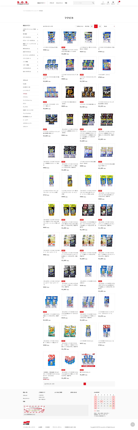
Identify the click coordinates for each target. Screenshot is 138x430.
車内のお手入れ (26, 48)
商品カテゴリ (41, 3)
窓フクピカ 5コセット (85, 372)
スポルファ (25, 126)
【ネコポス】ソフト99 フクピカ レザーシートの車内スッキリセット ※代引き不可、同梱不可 (106, 223)
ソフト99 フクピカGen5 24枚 (50, 47)
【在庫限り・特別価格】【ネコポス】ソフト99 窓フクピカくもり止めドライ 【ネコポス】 (51, 373)
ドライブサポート (27, 58)
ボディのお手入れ (27, 37)
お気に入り (113, 3)
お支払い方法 (41, 397)
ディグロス (25, 106)
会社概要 (40, 427)
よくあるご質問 (58, 392)
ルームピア (25, 120)
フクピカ (41, 10)
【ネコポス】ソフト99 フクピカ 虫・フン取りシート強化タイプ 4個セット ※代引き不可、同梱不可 (70, 344)
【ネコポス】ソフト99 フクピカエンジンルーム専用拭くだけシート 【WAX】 (70, 131)
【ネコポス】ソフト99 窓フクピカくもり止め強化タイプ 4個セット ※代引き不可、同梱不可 (88, 315)
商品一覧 (25, 392)
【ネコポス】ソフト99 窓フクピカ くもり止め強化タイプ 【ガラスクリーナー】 (70, 313)
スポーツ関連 (26, 65)
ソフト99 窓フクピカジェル (86, 341)
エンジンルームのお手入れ (29, 55)
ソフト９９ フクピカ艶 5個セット (88, 104)
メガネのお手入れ (27, 68)
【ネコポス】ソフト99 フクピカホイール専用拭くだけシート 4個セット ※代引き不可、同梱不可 (70, 165)
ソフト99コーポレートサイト (29, 427)
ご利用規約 (47, 427)
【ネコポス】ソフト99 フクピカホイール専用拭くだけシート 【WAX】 (51, 163)
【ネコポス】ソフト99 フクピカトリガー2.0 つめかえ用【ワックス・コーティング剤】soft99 (88, 192)
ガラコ (24, 103)
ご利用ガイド (103, 3)
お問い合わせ (73, 392)
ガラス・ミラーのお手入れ (29, 40)
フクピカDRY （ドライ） (104, 74)
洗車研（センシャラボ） (28, 110)
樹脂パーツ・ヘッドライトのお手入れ (29, 44)
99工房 (24, 84)
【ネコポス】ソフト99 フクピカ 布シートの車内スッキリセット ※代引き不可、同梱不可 (106, 254)
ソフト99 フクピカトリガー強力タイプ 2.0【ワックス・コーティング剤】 (70, 192)
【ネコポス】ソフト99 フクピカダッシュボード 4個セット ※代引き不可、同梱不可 (70, 285)
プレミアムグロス (27, 113)
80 (100, 26)
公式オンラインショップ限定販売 (29, 29)
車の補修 (25, 34)
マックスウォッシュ (27, 100)
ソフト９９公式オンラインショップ (30, 10)
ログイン (108, 3)
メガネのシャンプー (27, 123)
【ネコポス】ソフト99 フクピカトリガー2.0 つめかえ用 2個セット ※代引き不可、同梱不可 (106, 194)
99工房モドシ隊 (26, 87)
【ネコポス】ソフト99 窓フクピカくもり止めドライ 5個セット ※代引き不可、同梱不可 (70, 373)
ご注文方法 (41, 395)
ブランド (52, 3)
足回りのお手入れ (27, 51)
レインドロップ (26, 90)
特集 (66, 3)
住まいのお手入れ (27, 71)
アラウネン (25, 97)
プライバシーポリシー (57, 427)
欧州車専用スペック (27, 116)
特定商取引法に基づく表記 (70, 427)
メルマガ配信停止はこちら (29, 414)
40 (91, 26)
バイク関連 (25, 61)
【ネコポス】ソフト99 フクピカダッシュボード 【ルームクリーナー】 (51, 282)
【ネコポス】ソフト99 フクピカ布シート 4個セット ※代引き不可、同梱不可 (88, 254)
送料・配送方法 (42, 399)
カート (118, 2)
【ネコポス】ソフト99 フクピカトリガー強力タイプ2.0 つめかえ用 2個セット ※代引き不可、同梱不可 (70, 223)
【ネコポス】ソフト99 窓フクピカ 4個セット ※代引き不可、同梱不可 (51, 315)
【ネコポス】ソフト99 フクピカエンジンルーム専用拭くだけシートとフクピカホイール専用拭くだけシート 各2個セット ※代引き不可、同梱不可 (88, 135)
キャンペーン (59, 3)
